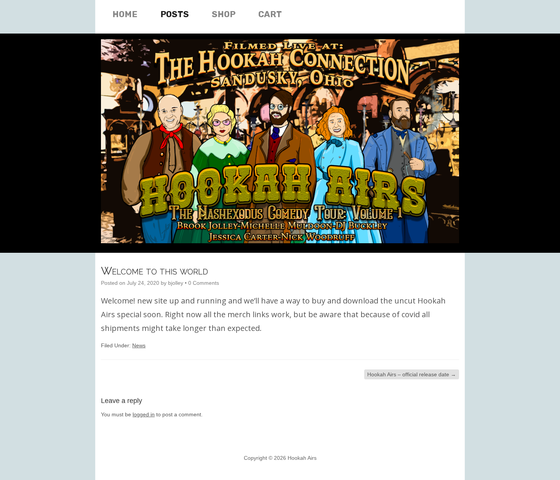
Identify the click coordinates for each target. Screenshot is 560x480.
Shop (223, 14)
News (139, 345)
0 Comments (203, 283)
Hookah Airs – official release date (411, 374)
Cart (270, 14)
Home (125, 14)
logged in (144, 414)
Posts (174, 14)
